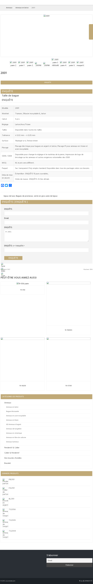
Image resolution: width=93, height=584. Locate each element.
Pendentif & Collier (11, 447)
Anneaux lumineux (12, 442)
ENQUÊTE (46, 82)
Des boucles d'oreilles (13, 458)
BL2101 (11, 498)
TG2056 (12, 509)
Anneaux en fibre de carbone (16, 437)
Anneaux (9, 7)
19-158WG (68, 330)
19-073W (68, 385)
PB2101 (11, 479)
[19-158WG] (68, 303)
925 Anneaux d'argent (13, 424)
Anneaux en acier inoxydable (16, 416)
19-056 (22, 290)
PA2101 (12, 488)
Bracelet (7, 463)
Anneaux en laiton (22, 7)
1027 (5, 269)
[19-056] (23, 283)
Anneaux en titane (12, 420)
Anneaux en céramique (14, 433)
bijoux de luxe (9, 196)
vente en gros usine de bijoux (46, 196)
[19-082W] (23, 358)
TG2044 (12, 531)
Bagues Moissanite (12, 411)
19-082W (22, 385)
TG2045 (12, 520)
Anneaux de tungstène (13, 429)
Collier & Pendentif (11, 452)
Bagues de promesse (24, 196)
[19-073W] (68, 358)
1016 (88, 269)
